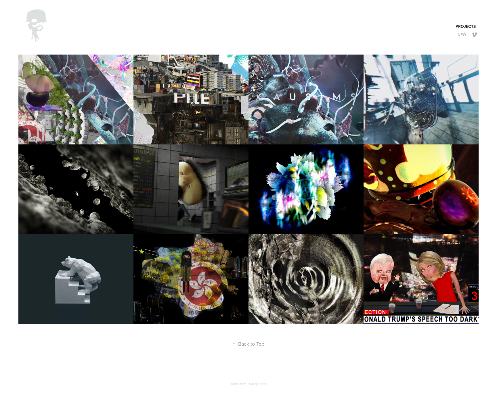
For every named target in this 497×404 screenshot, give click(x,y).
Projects (466, 26)
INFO (461, 35)
